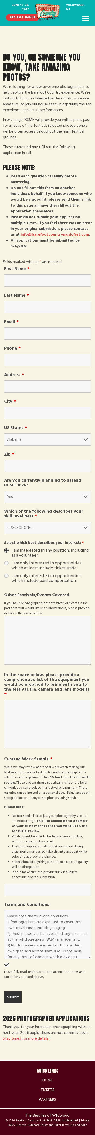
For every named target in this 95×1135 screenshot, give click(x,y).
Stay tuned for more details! (26, 1039)
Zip (9, 454)
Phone (12, 348)
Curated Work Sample (28, 759)
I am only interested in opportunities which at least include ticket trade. (46, 566)
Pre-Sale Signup (22, 17)
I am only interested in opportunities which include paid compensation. (46, 578)
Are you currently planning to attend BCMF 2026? (42, 483)
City (10, 401)
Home (47, 1080)
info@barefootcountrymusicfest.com (55, 235)
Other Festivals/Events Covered (36, 595)
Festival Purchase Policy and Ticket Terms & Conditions (52, 1125)
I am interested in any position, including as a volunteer (50, 553)
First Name (16, 269)
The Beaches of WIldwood (47, 1115)
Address (14, 375)
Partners (47, 1100)
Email (11, 322)
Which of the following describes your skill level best (43, 514)
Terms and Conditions (26, 904)
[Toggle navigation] (85, 19)
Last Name (16, 295)
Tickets (47, 1090)
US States (15, 428)
